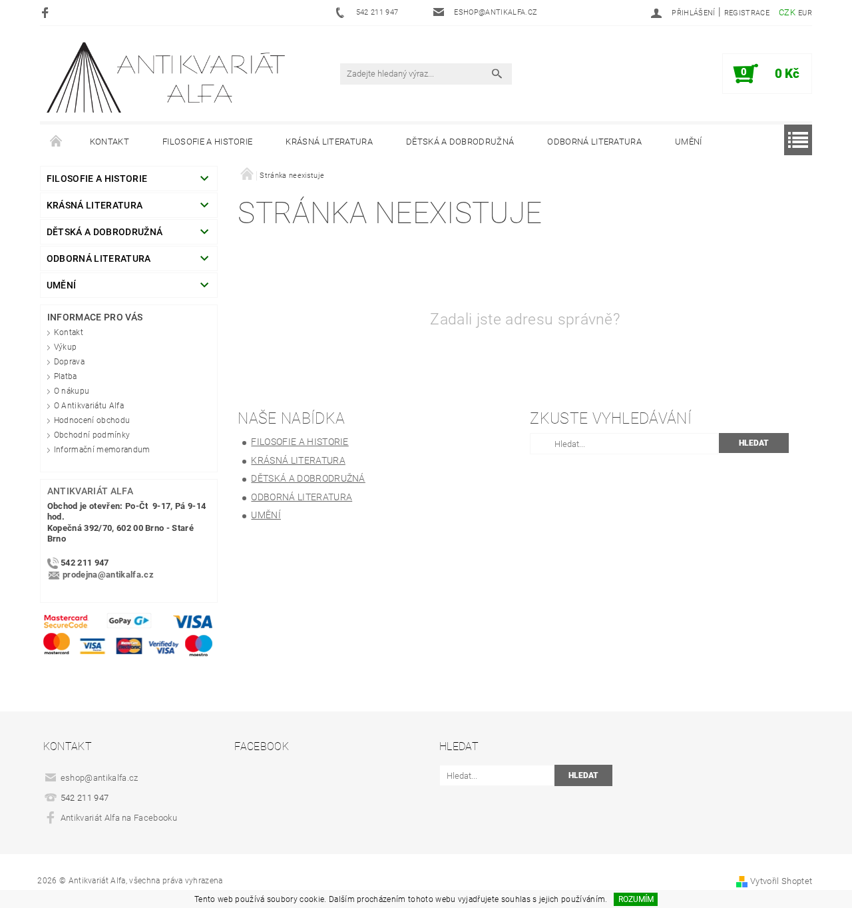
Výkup (65, 347)
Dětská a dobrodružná (460, 142)
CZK (787, 12)
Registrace (746, 13)
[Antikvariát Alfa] (167, 78)
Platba (65, 376)
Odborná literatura (594, 142)
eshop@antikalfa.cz (99, 778)
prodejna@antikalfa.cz (108, 575)
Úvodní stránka (56, 142)
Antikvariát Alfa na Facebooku (119, 818)
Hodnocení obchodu (92, 420)
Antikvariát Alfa (90, 491)
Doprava (69, 361)
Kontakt (109, 142)
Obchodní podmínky (92, 435)
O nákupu (72, 391)
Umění (688, 142)
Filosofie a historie (207, 142)
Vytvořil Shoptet (781, 881)
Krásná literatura (329, 142)
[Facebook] (47, 12)
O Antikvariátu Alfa (89, 405)
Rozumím (636, 899)
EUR (805, 13)
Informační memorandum (102, 449)
